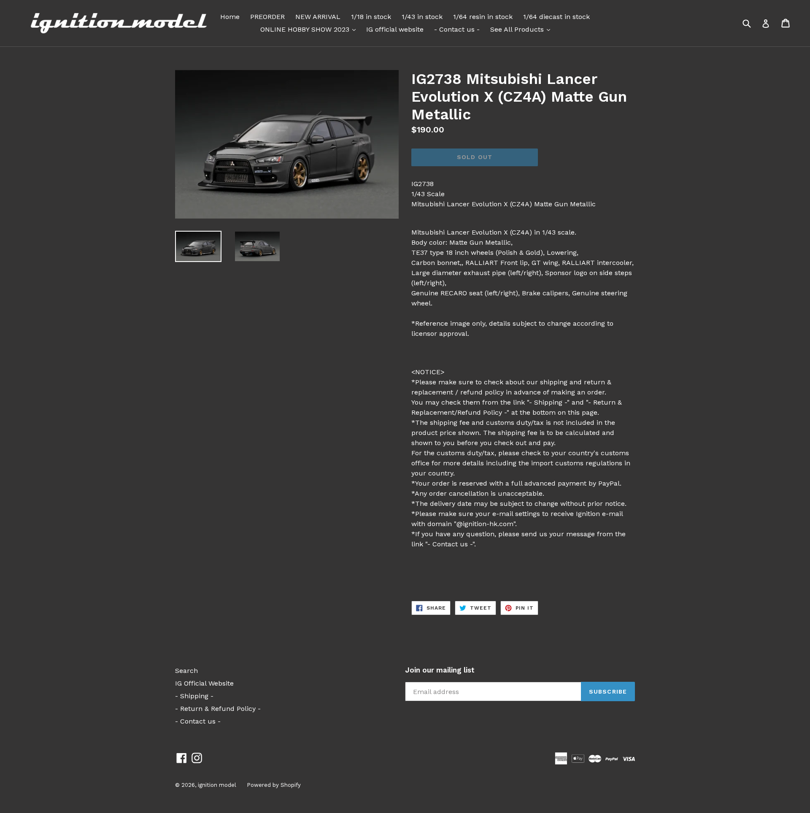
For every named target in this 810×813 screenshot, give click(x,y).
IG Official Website (204, 683)
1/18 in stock (371, 17)
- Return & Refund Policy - (218, 709)
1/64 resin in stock (483, 17)
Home (230, 17)
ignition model (217, 785)
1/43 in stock (422, 17)
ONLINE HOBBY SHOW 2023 (310, 29)
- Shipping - (194, 696)
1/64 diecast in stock (556, 17)
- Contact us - (457, 29)
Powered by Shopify (274, 785)
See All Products (522, 29)
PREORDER (267, 17)
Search (186, 671)
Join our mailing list (440, 670)
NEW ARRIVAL (317, 17)
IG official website (395, 29)
